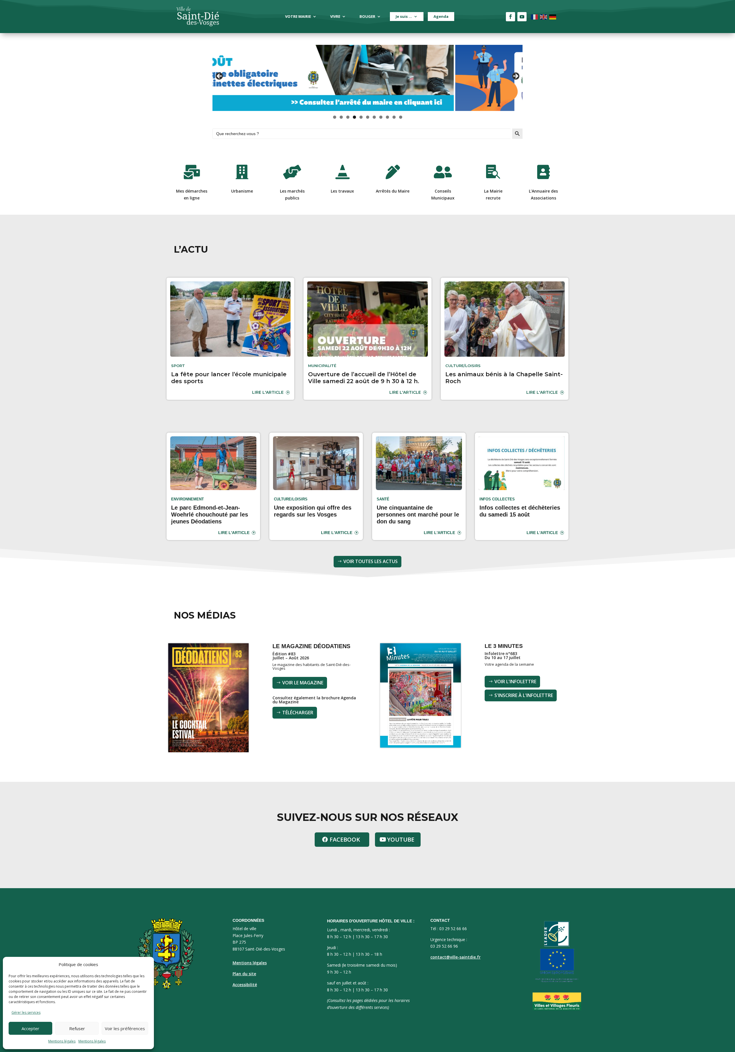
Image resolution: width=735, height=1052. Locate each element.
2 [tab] (341, 117)
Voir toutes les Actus (370, 561)
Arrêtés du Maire (392, 191)
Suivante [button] (515, 76)
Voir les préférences (125, 1028)
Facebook (345, 839)
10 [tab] (394, 117)
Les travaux (342, 191)
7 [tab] (374, 117)
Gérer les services (25, 1012)
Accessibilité (245, 984)
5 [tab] (361, 117)
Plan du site (244, 973)
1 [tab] (334, 117)
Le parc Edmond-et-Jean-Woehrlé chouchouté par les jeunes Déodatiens (209, 514)
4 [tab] (354, 117)
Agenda (441, 16)
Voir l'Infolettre (515, 681)
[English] (544, 16)
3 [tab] (347, 117)
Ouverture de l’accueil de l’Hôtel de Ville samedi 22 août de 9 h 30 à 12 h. (363, 378)
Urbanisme (242, 191)
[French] (534, 16)
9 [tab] (387, 117)
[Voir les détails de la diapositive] (367, 78)
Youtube (400, 839)
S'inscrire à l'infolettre (523, 695)
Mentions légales (62, 1041)
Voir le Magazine (302, 682)
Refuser (77, 1028)
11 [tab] (400, 117)
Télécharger (297, 712)
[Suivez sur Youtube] (522, 16)
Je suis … (404, 16)
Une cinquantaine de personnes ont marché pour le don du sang (418, 514)
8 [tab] (380, 117)
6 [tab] (367, 117)
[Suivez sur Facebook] (510, 16)
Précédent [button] (219, 76)
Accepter (30, 1028)
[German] (553, 16)
